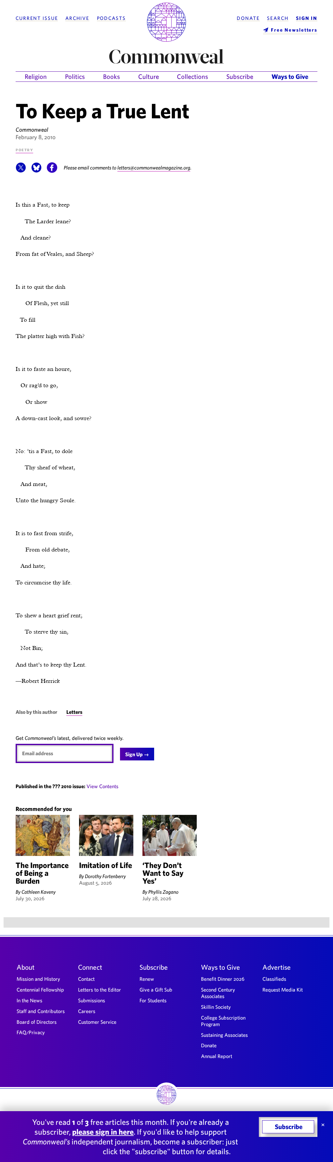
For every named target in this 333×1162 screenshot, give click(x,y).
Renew (147, 979)
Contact (86, 979)
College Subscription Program (223, 1021)
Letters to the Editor (99, 990)
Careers (86, 1011)
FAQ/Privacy (31, 1032)
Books (111, 76)
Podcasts (111, 18)
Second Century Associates (218, 993)
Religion (36, 76)
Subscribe (239, 76)
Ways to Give (290, 76)
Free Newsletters (294, 30)
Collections (192, 76)
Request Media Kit (282, 990)
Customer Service (97, 1022)
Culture (148, 76)
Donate (248, 18)
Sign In (306, 18)
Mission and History (38, 979)
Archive (77, 18)
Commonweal (32, 129)
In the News (29, 1000)
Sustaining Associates (224, 1035)
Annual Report (216, 1056)
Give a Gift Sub (156, 990)
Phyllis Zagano (163, 892)
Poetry (24, 149)
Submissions (91, 1000)
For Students (153, 1000)
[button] (21, 171)
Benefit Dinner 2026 (223, 979)
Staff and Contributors (41, 1011)
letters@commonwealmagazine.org (153, 167)
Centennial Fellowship (40, 990)
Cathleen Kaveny (38, 892)
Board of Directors (37, 1022)
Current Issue (37, 18)
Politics (75, 76)
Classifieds (274, 979)
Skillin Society (216, 1007)
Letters (74, 712)
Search (277, 18)
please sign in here (103, 1131)
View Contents (102, 786)
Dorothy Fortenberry (105, 876)
